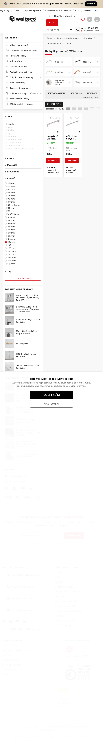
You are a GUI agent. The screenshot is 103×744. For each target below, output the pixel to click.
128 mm (24, 208)
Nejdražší (92, 93)
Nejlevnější (76, 93)
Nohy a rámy (16, 61)
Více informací (78, 386)
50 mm (24, 186)
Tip (24, 133)
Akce (24, 127)
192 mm (24, 236)
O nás (16, 10)
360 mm (24, 254)
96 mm (24, 198)
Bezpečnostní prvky (19, 98)
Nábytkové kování (19, 45)
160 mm (24, 223)
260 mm (24, 248)
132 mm (24, 211)
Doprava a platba (32, 10)
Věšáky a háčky (17, 82)
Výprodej (24, 136)
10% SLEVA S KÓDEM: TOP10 (24, 148)
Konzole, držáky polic (20, 88)
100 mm (24, 202)
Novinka (24, 130)
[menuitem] (54, 29)
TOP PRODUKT (24, 142)
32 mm (24, 183)
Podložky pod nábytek (21, 72)
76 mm (24, 195)
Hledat (52, 23)
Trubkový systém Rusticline (23, 50)
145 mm (24, 217)
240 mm (24, 245)
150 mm (24, 220)
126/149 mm (24, 205)
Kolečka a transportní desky (24, 93)
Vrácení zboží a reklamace (58, 10)
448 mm (24, 257)
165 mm (24, 226)
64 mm (24, 189)
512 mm (24, 263)
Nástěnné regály (18, 55)
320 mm (24, 251)
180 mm (24, 232)
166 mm (24, 229)
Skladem (24, 124)
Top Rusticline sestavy (19, 289)
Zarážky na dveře (18, 66)
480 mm (24, 260)
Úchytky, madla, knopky (21, 77)
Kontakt (87, 10)
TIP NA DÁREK (24, 145)
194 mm (24, 239)
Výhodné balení (24, 139)
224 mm (24, 242)
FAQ (77, 10)
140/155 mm (24, 214)
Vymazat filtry (22, 278)
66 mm (24, 192)
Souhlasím (51, 395)
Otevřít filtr (54, 104)
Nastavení (52, 404)
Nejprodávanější (56, 93)
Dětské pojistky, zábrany (22, 104)
